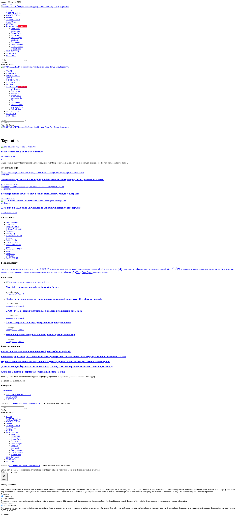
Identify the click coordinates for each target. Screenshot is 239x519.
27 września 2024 (8, 198)
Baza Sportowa (17, 44)
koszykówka (84, 269)
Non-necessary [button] (7, 503)
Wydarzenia (15, 29)
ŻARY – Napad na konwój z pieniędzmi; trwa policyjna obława (38, 322)
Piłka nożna (15, 31)
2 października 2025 (9, 213)
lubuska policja (92, 269)
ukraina (19, 272)
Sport (8, 247)
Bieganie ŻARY (12, 227)
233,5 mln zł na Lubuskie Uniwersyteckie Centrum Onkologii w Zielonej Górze (41, 207)
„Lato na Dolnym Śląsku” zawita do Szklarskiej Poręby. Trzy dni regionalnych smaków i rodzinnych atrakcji (57, 366)
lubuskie (101, 269)
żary (99, 272)
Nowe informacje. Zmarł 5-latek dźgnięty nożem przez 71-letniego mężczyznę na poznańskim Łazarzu (52, 179)
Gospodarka (6, 189)
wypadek (54, 272)
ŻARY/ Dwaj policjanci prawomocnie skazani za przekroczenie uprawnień (44, 310)
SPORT (9, 17)
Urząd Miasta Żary (36, 272)
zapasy (61, 272)
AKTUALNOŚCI (13, 13)
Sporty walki (16, 35)
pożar (159, 269)
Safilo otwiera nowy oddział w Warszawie (22, 151)
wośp (48, 272)
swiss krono (210, 269)
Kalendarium (16, 49)
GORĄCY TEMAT (14, 229)
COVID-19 (44, 269)
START (9, 11)
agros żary (5, 269)
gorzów (56, 269)
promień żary (166, 269)
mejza (107, 269)
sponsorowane (185, 269)
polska (141, 269)
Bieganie (14, 40)
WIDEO (9, 24)
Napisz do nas (6, 4)
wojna (44, 272)
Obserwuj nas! (6, 390)
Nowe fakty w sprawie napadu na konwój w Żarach (32, 287)
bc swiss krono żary (31, 269)
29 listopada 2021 (8, 156)
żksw (103, 272)
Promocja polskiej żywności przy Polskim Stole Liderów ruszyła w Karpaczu (40, 193)
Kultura (9, 238)
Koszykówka (16, 33)
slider (176, 269)
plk (131, 269)
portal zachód (148, 269)
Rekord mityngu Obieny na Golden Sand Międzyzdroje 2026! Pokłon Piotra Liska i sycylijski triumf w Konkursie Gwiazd (63, 356)
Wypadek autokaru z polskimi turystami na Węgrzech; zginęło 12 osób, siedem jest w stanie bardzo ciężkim (55, 361)
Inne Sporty (10, 233)
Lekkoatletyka (16, 38)
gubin (62, 269)
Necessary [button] (5, 494)
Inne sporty (15, 42)
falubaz (52, 269)
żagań (95, 272)
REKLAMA (11, 53)
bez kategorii (11, 224)
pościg (155, 269)
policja (136, 269)
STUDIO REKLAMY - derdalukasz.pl (24, 403)
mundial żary (113, 269)
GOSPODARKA (13, 20)
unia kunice (27, 272)
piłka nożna (126, 269)
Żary (78, 272)
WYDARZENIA (13, 15)
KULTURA (11, 22)
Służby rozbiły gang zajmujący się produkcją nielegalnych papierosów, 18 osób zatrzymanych (54, 299)
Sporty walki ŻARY (14, 249)
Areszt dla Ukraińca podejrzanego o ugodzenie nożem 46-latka (33, 371)
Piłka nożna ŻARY (13, 245)
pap (120, 269)
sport (192, 269)
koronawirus (74, 269)
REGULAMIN (12, 397)
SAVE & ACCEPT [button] (8, 510)
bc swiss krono (16, 269)
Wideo (8, 251)
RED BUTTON (12, 51)
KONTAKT (11, 55)
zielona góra (70, 272)
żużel (106, 272)
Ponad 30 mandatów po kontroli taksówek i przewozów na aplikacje (36, 351)
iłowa (66, 269)
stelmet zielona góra (200, 269)
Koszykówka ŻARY (14, 236)
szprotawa (12, 272)
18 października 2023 (9, 184)
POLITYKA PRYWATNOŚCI (18, 395)
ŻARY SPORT (16, 26)
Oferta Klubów (17, 47)
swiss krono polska (224, 269)
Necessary (8, 496)
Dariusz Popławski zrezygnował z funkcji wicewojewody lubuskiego (40, 334)
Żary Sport (87, 272)
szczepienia (4, 272)
